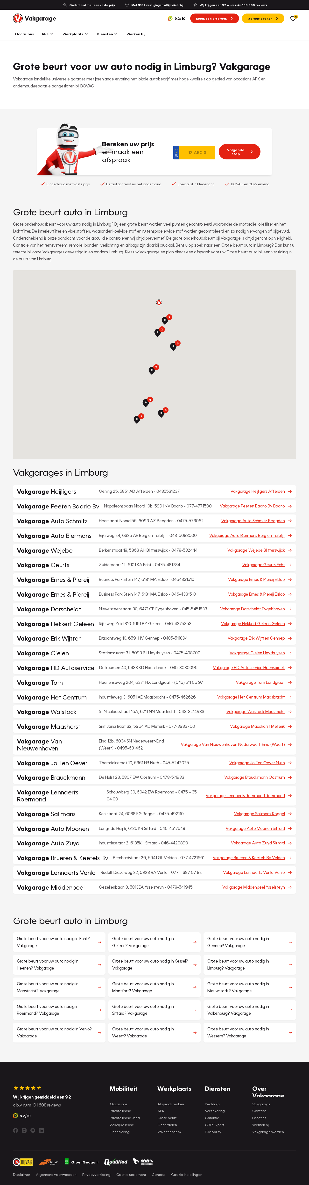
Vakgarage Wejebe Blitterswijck (256, 550)
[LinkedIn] (41, 1130)
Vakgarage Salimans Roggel (259, 813)
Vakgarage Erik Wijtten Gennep (256, 638)
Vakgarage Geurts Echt (263, 564)
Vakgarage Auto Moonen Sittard (255, 828)
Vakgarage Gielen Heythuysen (257, 652)
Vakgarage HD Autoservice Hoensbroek (249, 667)
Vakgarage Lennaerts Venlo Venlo (254, 872)
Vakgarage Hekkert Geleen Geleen (253, 623)
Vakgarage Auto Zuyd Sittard (258, 842)
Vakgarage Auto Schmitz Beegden (253, 520)
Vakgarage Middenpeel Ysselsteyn (253, 887)
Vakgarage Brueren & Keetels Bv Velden (249, 857)
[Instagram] (24, 1130)
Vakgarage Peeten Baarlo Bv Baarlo (252, 505)
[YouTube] (32, 1130)
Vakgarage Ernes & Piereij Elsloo (256, 579)
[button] (159, 302)
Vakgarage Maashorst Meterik (257, 726)
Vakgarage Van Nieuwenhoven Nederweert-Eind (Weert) (233, 744)
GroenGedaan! (84, 1162)
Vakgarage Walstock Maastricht (255, 711)
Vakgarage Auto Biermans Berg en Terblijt (247, 535)
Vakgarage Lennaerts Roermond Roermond (245, 795)
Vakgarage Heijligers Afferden (258, 491)
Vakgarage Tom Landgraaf (260, 682)
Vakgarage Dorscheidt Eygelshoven (252, 608)
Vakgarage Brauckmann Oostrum (254, 777)
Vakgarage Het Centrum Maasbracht (251, 697)
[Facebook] (15, 1130)
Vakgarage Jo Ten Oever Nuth (257, 762)
